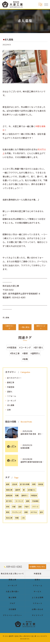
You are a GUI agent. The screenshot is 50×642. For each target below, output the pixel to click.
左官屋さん (31, 490)
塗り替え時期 (24, 484)
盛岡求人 (25, 495)
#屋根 (25, 353)
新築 (26, 512)
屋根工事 (10, 382)
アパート (35, 507)
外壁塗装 (10, 387)
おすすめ (34, 512)
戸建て (27, 507)
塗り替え (9, 501)
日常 (9, 409)
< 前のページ (9, 327)
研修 (7, 507)
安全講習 (35, 501)
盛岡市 (17, 490)
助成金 (40, 484)
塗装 (20, 507)
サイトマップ (37, 615)
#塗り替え (38, 347)
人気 (23, 518)
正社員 (14, 484)
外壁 (13, 507)
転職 (16, 495)
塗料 (41, 512)
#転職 (25, 359)
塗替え (9, 391)
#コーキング (25, 347)
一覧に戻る (25, 327)
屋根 (7, 484)
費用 (7, 512)
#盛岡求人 (35, 353)
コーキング (11, 400)
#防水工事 (14, 353)
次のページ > (40, 327)
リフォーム (11, 396)
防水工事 (9, 518)
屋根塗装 (9, 495)
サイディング (16, 512)
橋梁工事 (9, 490)
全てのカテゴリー (14, 378)
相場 (33, 484)
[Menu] (46, 4)
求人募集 (6, 317)
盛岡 (27, 501)
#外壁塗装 (11, 347)
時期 (16, 518)
